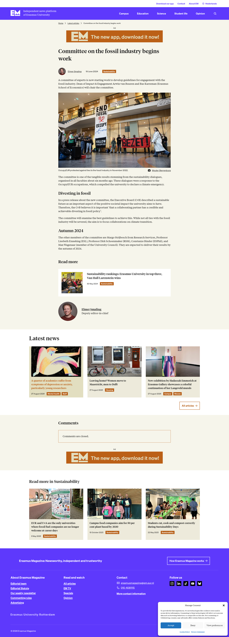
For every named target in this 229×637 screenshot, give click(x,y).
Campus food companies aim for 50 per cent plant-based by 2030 (112, 525)
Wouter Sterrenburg (161, 170)
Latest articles (73, 23)
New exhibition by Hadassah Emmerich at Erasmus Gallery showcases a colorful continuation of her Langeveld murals (172, 384)
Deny (192, 625)
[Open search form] (215, 13)
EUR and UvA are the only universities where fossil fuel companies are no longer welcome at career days (55, 527)
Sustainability (109, 71)
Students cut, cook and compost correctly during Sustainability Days (171, 525)
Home (60, 23)
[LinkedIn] (179, 583)
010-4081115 (128, 588)
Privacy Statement (198, 632)
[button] (223, 605)
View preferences (215, 625)
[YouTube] (192, 583)
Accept (171, 625)
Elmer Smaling (75, 71)
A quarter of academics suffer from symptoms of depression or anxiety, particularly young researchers (51, 384)
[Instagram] (172, 583)
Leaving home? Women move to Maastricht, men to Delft (108, 382)
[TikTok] (185, 583)
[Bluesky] (199, 583)
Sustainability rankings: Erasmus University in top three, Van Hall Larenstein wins (124, 276)
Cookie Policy (185, 632)
